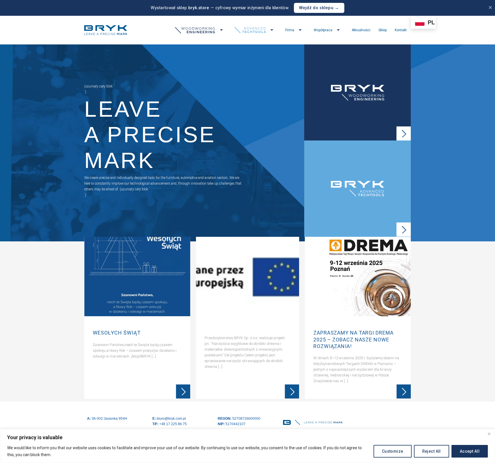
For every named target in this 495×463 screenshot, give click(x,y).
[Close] (489, 433)
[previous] (89, 319)
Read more (183, 391)
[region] (247, 446)
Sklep (382, 30)
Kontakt (401, 30)
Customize (392, 451)
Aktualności (361, 30)
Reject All (431, 451)
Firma (289, 30)
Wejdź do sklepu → (319, 7)
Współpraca (323, 30)
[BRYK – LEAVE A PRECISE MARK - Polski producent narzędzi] (105, 30)
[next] (405, 319)
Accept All (470, 451)
